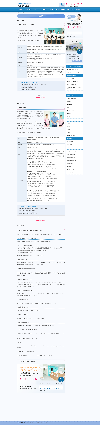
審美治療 (69, 107)
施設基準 (69, 166)
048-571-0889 (41, 98)
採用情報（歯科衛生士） (72, 157)
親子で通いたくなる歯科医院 (73, 72)
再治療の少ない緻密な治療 (72, 81)
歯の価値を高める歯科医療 (72, 69)
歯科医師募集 (22, 107)
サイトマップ (70, 172)
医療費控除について (71, 135)
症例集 (68, 129)
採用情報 (79, 9)
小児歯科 (69, 113)
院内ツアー (69, 147)
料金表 (68, 132)
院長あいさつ (70, 141)
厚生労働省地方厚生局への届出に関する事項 (30, 230)
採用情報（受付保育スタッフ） (73, 154)
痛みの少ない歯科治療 (72, 84)
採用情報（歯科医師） (72, 160)
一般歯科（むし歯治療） (72, 98)
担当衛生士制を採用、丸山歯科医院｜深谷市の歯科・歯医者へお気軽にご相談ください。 (42, 422)
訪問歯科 (69, 126)
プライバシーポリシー (72, 169)
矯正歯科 (69, 120)
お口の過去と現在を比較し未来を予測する (74, 88)
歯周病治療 (69, 104)
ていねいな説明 (70, 78)
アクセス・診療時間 (71, 151)
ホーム (20, 9)
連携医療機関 (70, 163)
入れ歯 (68, 116)
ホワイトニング (70, 110)
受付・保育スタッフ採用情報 (26, 24)
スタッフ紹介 (70, 144)
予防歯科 (69, 101)
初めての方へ (70, 9)
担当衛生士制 (70, 92)
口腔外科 (69, 123)
